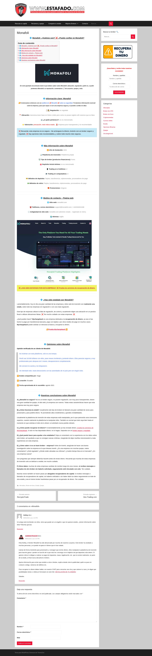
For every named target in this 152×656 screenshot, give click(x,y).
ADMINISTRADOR (31, 536)
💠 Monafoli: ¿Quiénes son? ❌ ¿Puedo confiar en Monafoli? (38, 46)
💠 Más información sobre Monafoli (30, 50)
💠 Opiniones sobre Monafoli (28, 58)
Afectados (22, 485)
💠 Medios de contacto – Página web (30, 53)
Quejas (42, 485)
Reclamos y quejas (37, 23)
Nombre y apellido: (119, 75)
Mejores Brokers (70, 23)
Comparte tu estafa (54, 23)
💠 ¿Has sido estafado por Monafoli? (30, 55)
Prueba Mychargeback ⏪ (57, 329)
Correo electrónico (24, 632)
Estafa (37, 485)
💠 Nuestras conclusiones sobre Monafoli (32, 60)
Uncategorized (108, 133)
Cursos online (107, 120)
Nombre (20, 627)
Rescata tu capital (21, 23)
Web (18, 638)
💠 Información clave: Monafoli (28, 48)
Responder (20, 529)
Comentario (21, 598)
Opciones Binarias (109, 127)
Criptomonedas (108, 117)
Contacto (85, 23)
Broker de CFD (108, 111)
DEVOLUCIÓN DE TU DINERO (65, 572)
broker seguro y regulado (81, 430)
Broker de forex (30, 485)
